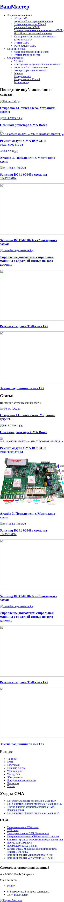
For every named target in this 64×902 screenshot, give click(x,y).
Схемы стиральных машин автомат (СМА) (38, 30)
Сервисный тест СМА (27, 27)
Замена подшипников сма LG (22, 388)
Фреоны (18, 73)
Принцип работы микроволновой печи (30, 854)
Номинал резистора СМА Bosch (23, 125)
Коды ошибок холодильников (31, 67)
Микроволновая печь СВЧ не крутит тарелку (33, 836)
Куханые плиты (16, 767)
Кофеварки (13, 764)
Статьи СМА (21, 42)
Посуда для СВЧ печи (19, 842)
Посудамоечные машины (21, 780)
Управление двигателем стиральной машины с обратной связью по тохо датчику (27, 260)
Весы (10, 761)
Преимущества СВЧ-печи (22, 845)
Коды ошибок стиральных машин (33, 21)
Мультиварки (14, 771)
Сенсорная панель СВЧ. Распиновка (28, 833)
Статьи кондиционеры (27, 54)
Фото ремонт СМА (25, 45)
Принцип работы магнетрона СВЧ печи (30, 857)
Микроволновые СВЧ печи (23, 827)
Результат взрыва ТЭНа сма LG (24, 326)
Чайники (12, 758)
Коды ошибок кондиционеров (31, 51)
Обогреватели (15, 777)
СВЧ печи (12, 830)
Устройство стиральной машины (33, 33)
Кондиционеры (16, 48)
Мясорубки (13, 774)
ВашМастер (14, 7)
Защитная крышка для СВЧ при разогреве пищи (35, 839)
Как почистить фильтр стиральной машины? (33, 813)
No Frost (18, 61)
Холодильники (15, 57)
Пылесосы (13, 783)
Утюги (11, 786)
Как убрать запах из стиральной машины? (31, 800)
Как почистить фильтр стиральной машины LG (34, 803)
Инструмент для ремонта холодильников (37, 64)
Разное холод (21, 82)
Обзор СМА (21, 18)
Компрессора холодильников (30, 70)
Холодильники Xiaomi (27, 79)
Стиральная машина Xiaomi (30, 24)
